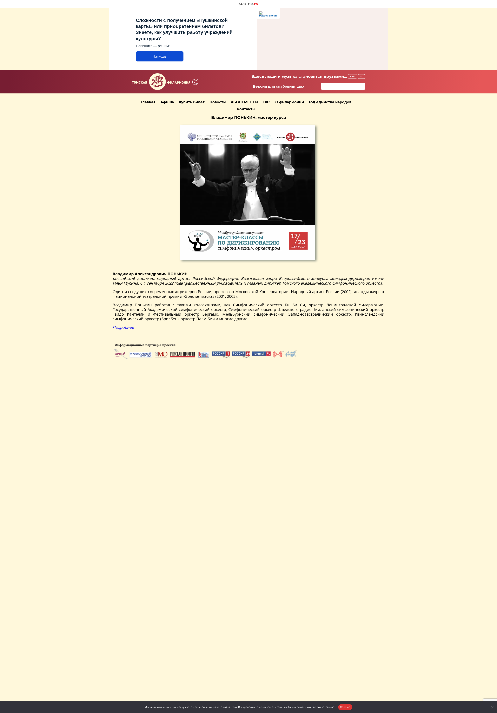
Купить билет (192, 102)
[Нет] (492, 707)
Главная (148, 102)
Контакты (246, 109)
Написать (160, 56)
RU (361, 76)
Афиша (167, 102)
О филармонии (289, 102)
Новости (217, 102)
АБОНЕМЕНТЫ (244, 102)
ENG (352, 76)
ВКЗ (266, 102)
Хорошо (345, 707)
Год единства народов (330, 102)
